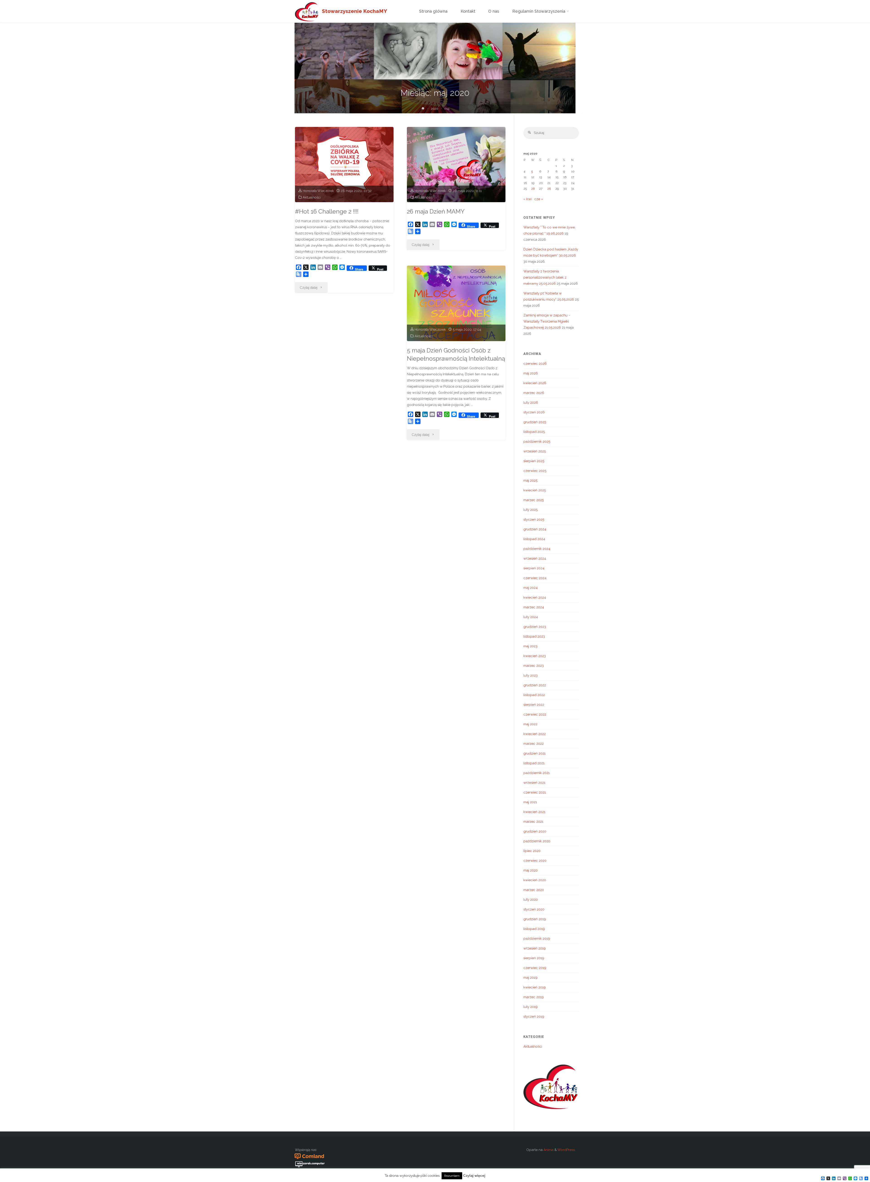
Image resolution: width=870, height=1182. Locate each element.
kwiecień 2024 (534, 597)
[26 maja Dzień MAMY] (456, 164)
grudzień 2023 (534, 627)
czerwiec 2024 (534, 578)
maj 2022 (530, 724)
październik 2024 (536, 549)
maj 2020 (530, 870)
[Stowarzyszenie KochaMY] (307, 11)
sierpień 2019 (533, 958)
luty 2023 (530, 675)
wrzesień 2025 (534, 451)
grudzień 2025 (534, 422)
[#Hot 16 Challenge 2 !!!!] (344, 164)
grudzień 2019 (534, 919)
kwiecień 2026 (534, 383)
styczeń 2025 (533, 519)
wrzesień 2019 (534, 948)
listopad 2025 (534, 432)
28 (549, 188)
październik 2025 (536, 441)
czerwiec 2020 (534, 861)
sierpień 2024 (533, 568)
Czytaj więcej (474, 1176)
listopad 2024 (534, 539)
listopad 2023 (534, 636)
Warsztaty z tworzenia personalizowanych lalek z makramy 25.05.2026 (544, 277)
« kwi (527, 199)
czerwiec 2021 (534, 792)
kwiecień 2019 (534, 987)
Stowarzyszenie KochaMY (354, 11)
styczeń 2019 (533, 1017)
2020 (434, 108)
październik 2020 (536, 841)
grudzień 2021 (534, 753)
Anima (548, 1150)
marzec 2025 (533, 500)
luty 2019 (530, 1007)
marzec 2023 (533, 666)
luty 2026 (530, 402)
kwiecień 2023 (534, 656)
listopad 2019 (534, 929)
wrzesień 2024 (534, 558)
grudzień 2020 (534, 831)
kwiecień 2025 (534, 490)
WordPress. (566, 1150)
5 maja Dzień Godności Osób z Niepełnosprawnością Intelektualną (456, 354)
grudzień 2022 (534, 685)
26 (533, 188)
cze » (538, 199)
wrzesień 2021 (534, 783)
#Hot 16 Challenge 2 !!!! (326, 211)
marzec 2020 (533, 890)
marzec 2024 (533, 607)
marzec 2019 (533, 997)
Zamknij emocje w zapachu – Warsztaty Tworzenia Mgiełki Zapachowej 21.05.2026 (546, 321)
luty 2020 (530, 900)
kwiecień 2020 (534, 880)
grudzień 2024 (534, 529)
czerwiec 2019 (534, 968)
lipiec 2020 (532, 851)
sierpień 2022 (533, 705)
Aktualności (312, 197)
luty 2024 (530, 617)
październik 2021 (536, 773)
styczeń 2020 (533, 909)
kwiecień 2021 (534, 812)
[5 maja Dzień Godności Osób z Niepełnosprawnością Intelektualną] (456, 303)
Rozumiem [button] (451, 1175)
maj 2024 (530, 588)
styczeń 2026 (534, 412)
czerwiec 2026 (535, 364)
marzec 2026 (533, 393)
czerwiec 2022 (534, 714)
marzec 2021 (533, 822)
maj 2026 (530, 373)
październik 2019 (536, 939)
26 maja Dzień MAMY (435, 211)
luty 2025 (530, 510)
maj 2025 (530, 480)
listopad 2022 (534, 695)
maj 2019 (530, 978)
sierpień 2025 (533, 461)
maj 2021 (530, 802)
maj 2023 (530, 646)
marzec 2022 (533, 744)
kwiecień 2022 (534, 734)
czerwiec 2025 (534, 471)
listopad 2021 (533, 763)
